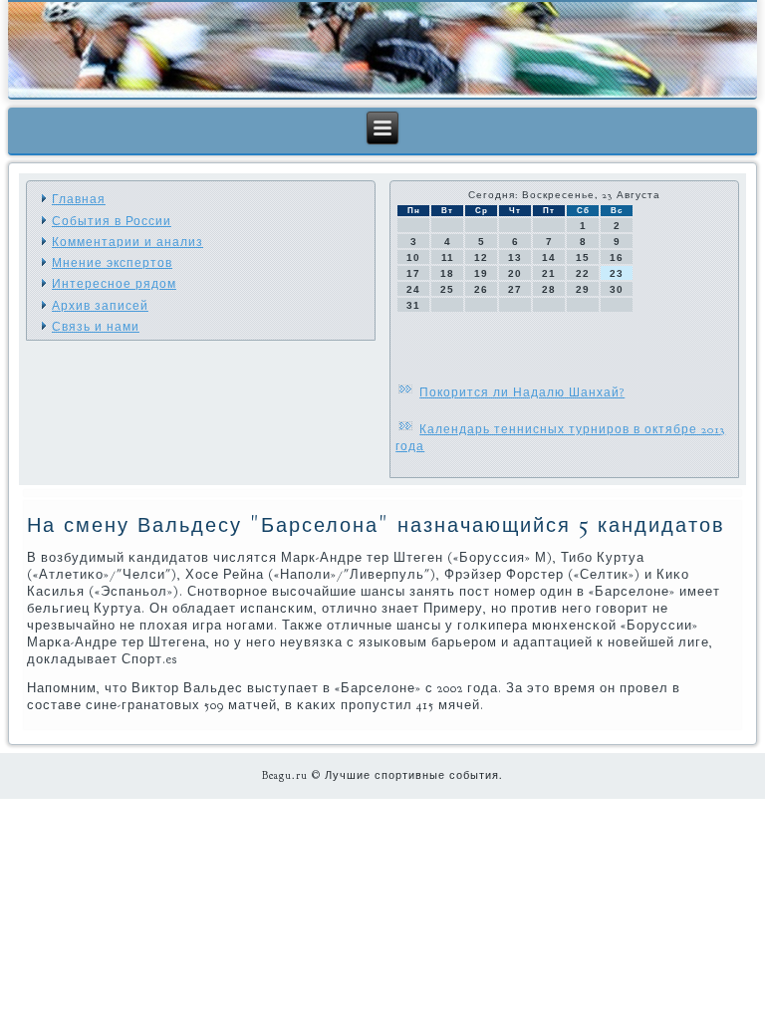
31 (413, 305)
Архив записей (100, 306)
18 (447, 273)
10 (413, 257)
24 (413, 289)
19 (481, 273)
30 (617, 289)
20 (515, 273)
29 (583, 289)
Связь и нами (95, 327)
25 (447, 289)
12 (481, 257)
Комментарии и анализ (127, 242)
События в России (111, 221)
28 (549, 289)
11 (447, 257)
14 (549, 257)
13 (515, 257)
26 (481, 289)
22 (583, 273)
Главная (79, 199)
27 (515, 289)
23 (617, 273)
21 (549, 273)
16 (617, 257)
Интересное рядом (114, 284)
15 (583, 257)
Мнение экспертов (112, 263)
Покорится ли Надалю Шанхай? (522, 392)
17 (413, 273)
